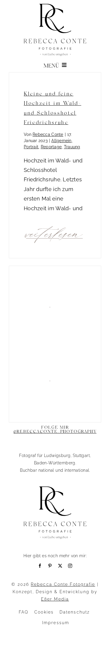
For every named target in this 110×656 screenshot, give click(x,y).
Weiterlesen (54, 232)
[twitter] (60, 566)
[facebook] (40, 566)
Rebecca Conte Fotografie (63, 584)
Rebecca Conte (48, 134)
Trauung (72, 146)
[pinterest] (50, 566)
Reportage (51, 146)
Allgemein (61, 140)
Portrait (31, 146)
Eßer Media (55, 599)
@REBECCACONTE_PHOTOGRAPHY (55, 431)
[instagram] (70, 566)
